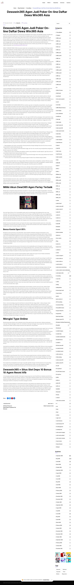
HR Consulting (63, 301)
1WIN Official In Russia (63, 107)
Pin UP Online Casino (63, 371)
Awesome (58, 569)
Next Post (50, 403)
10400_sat (63, 75)
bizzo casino (63, 238)
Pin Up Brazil (63, 368)
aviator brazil (63, 203)
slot (63, 406)
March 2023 (63, 522)
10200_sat (63, 58)
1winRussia (63, 116)
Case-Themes (19, 582)
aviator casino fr (63, 209)
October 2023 (63, 502)
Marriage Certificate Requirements (63, 323)
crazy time (63, 278)
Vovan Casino (63, 441)
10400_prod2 (63, 70)
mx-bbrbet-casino (63, 351)
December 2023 (63, 496)
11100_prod (63, 81)
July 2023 (63, 510)
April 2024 (63, 484)
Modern (57, 573)
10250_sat (63, 61)
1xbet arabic (63, 122)
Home (15, 8)
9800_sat (63, 191)
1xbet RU (63, 148)
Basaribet (63, 229)
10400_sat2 (63, 78)
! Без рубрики (63, 32)
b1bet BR (63, 223)
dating (63, 284)
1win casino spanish (63, 99)
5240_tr (63, 171)
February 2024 (63, 490)
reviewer (63, 397)
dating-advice (63, 287)
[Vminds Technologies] (2, 3)
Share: (4, 398)
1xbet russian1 (63, 156)
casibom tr (63, 249)
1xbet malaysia (63, 139)
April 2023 (63, 519)
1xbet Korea (63, 136)
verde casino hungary (63, 432)
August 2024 (63, 473)
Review (63, 394)
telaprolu (18, 23)
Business (65, 569)
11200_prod (63, 84)
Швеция (63, 446)
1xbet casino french (63, 130)
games (63, 296)
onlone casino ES (63, 359)
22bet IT (63, 165)
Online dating (63, 357)
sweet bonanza (63, 420)
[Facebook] (8, 398)
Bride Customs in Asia (48, 405)
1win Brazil (63, 96)
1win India (63, 104)
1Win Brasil (63, 93)
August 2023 (63, 507)
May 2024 (63, 481)
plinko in (63, 380)
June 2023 (63, 513)
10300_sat (63, 64)
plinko (63, 377)
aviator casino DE (63, 206)
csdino (63, 281)
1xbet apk (63, 119)
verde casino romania (63, 438)
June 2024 (63, 478)
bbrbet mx (63, 235)
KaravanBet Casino (63, 307)
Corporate (58, 571)
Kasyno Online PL (63, 310)
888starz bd (63, 174)
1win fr (63, 101)
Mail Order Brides (63, 316)
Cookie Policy (46, 579)
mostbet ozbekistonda (63, 336)
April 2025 (63, 461)
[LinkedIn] (14, 398)
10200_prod (63, 52)
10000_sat (63, 41)
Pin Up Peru (63, 374)
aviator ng (63, 220)
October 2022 (63, 536)
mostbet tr (63, 342)
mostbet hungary (63, 330)
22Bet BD (63, 162)
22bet (63, 159)
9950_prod (63, 197)
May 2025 (63, 458)
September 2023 (63, 505)
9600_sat (63, 185)
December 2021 (63, 548)
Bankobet (63, 226)
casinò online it (63, 264)
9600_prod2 (63, 180)
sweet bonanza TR (63, 423)
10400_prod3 (63, 72)
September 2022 (63, 539)
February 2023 (63, 525)
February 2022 (63, 542)
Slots (63, 409)
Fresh (64, 571)
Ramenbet (63, 391)
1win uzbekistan (63, 113)
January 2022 (63, 545)
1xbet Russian (63, 154)
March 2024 (63, 487)
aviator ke (63, 214)
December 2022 (63, 531)
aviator (63, 200)
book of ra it (63, 246)
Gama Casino (63, 293)
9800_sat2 (63, 194)
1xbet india (63, 133)
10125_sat (63, 49)
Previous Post (7, 403)
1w (63, 87)
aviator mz (63, 217)
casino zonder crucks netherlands (63, 271)
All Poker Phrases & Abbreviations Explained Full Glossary (9, 407)
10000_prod (63, 38)
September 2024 (63, 470)
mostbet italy (63, 333)
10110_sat (63, 46)
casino (63, 252)
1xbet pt (63, 145)
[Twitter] (10, 398)
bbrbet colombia (63, 232)
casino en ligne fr (63, 255)
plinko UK (63, 383)
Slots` (63, 412)
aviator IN (63, 212)
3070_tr (63, 168)
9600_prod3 (63, 183)
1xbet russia (63, 151)
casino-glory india (62, 272)
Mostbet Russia (63, 339)
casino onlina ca (63, 258)
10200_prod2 (63, 55)
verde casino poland (63, 435)
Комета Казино (63, 444)
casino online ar (63, 261)
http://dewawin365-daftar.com (20, 45)
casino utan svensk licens (63, 267)
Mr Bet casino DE (63, 345)
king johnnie (63, 313)
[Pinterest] (12, 398)
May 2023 (63, 516)
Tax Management (63, 426)
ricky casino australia (63, 400)
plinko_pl (63, 386)
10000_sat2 (63, 43)
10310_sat (63, 67)
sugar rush (63, 417)
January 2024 (63, 493)
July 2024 (63, 476)
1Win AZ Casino (63, 90)
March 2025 (63, 464)
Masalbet (62, 325)
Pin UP (63, 365)
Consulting (28, 8)
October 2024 (63, 467)
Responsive (64, 573)
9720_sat (63, 188)
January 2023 (63, 528)
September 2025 (63, 455)
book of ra (63, 243)
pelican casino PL (63, 362)
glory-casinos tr (63, 299)
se (63, 403)
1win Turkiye (63, 110)
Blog (63, 241)
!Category (63, 35)
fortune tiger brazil (63, 290)
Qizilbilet (63, 388)
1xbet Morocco (63, 142)
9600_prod (63, 177)
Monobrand (63, 328)
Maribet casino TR (63, 319)
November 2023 (63, 499)
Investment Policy (63, 304)
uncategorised (63, 429)
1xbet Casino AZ (63, 125)
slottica (63, 415)
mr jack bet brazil (63, 348)
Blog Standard (21, 8)
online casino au (63, 354)
